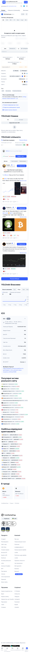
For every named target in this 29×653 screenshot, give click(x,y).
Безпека (17, 568)
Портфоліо (4, 571)
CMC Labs (4, 544)
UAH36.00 (11, 448)
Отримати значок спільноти (10, 109)
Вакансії (17, 571)
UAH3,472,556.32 (12, 434)
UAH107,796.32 (12, 444)
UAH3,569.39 (12, 455)
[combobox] (14, 51)
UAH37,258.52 (11, 451)
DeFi (3, 90)
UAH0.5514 (12, 437)
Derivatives (8, 90)
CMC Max (3, 547)
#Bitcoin (6, 175)
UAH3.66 (11, 474)
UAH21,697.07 (11, 467)
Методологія (18, 566)
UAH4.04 (8, 453)
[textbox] (16, 152)
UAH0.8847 (13, 439)
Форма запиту (5, 596)
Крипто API (4, 555)
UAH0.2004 (12, 471)
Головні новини (5, 549)
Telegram (17, 596)
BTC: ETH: (11, 6)
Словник (3, 607)
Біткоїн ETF (4, 552)
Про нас (17, 539)
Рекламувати (4, 541)
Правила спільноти (20, 560)
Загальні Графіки (5, 566)
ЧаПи (2, 604)
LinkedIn (17, 607)
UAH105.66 (14, 478)
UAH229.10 (11, 457)
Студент (3, 539)
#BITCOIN (5, 213)
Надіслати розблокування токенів (12, 107)
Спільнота (17, 593)
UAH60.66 (10, 441)
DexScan (3, 558)
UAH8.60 (10, 462)
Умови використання (20, 541)
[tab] (18, 48)
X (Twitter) (17, 591)
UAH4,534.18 (11, 446)
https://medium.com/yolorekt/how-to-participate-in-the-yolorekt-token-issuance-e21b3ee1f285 (13, 370)
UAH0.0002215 (12, 476)
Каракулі (3, 579)
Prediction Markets (17, 90)
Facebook (17, 602)
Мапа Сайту (4, 582)
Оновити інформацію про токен (11, 105)
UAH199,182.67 (12, 460)
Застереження (18, 563)
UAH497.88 (11, 464)
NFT (2, 568)
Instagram (17, 599)
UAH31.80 (9, 469)
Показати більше (23, 140)
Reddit (16, 604)
